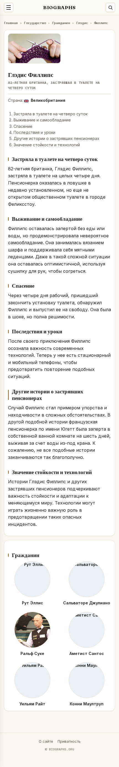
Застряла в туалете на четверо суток (50, 113)
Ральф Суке (32, 653)
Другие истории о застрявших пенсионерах (56, 138)
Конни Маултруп (87, 703)
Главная (11, 23)
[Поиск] (110, 7)
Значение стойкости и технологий (47, 144)
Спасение (23, 126)
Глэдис (82, 23)
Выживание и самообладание (42, 120)
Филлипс (101, 23)
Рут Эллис (32, 602)
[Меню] (8, 7)
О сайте (46, 741)
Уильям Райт (32, 703)
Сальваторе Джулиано (86, 602)
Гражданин (61, 23)
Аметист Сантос (86, 653)
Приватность (69, 741)
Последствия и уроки (34, 132)
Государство (35, 23)
